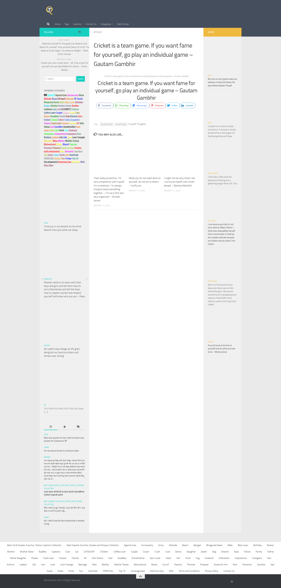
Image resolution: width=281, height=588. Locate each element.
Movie (154, 564)
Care (67, 551)
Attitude (48, 98)
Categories (106, 24)
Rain (235, 564)
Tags (66, 24)
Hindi (187, 558)
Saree (46, 447)
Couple (134, 551)
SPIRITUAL (49, 158)
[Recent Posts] (51, 427)
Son (81, 571)
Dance (178, 551)
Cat (76, 551)
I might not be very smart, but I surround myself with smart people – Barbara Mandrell (179, 182)
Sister (47, 345)
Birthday (79, 102)
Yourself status (120, 124)
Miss (55, 140)
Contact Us (91, 24)
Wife (171, 571)
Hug (66, 130)
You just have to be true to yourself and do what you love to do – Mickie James (221, 348)
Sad (272, 564)
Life (34, 564)
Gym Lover (212, 281)
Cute (167, 551)
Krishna (10, 564)
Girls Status (97, 558)
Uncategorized (138, 571)
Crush (157, 551)
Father (270, 551)
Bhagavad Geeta (214, 545)
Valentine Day (64, 162)
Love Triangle (66, 564)
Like (43, 564)
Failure (247, 551)
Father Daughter (18, 558)
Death (204, 551)
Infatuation (224, 558)
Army (161, 545)
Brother (11, 551)
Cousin (146, 551)
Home (57, 24)
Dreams (225, 551)
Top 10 (122, 571)
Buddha (42, 551)
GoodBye (122, 558)
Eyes (236, 551)
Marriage (48, 140)
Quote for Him (221, 564)
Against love (130, 545)
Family (54, 119)
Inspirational (241, 558)
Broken (270, 545)
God (209, 75)
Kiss (269, 558)
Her (57, 130)
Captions (77, 24)
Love (46, 223)
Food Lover (213, 173)
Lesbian (23, 564)
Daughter (191, 551)
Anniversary (147, 545)
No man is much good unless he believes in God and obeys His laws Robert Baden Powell (222, 82)
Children (104, 551)
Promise (48, 147)
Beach (55, 98)
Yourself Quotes (107, 124)
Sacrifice (78, 151)
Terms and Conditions (189, 571)
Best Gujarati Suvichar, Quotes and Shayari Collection (93, 545)
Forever (62, 558)
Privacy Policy (211, 571)
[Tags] (78, 427)
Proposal (204, 564)
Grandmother (138, 558)
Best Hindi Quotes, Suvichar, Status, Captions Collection (34, 545)
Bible (230, 545)
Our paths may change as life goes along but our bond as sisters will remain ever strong (62, 352)
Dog (214, 551)
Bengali (47, 457)
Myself (98, 32)
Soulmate (93, 571)
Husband (73, 130)
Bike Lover (243, 545)
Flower (34, 558)
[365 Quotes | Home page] (49, 10)
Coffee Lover (119, 551)
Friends (75, 558)
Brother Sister (27, 551)
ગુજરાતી (51, 95)
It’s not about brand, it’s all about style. (61, 450)
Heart (168, 558)
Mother (105, 564)
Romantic (247, 564)
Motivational (140, 564)
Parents (48, 279)
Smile (71, 571)
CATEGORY (89, 551)
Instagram (72, 133)
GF (45, 405)
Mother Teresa (121, 564)
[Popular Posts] (64, 427)
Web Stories (123, 24)
